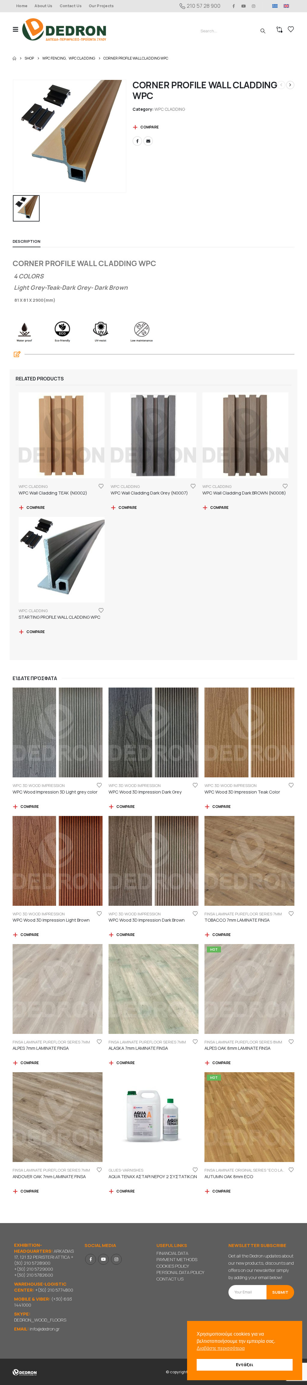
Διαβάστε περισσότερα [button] (221, 1348)
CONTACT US (169, 1279)
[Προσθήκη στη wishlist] (101, 486)
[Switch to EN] (286, 6)
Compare (149, 127)
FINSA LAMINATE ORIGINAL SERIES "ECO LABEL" (247, 1170)
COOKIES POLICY (172, 1266)
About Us (43, 5)
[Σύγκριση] (279, 29)
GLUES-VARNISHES (126, 1170)
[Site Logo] (64, 29)
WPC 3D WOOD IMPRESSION (39, 785)
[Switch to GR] (275, 6)
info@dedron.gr (45, 1329)
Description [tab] (26, 241)
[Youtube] (244, 6)
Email (148, 141)
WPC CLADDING (169, 109)
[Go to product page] (62, 435)
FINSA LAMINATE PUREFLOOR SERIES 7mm (243, 914)
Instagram (116, 1259)
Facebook (137, 141)
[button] (17, 29)
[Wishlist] (290, 29)
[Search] (263, 31)
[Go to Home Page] (14, 58)
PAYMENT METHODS (176, 1259)
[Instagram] (253, 6)
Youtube (103, 1259)
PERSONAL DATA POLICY (180, 1272)
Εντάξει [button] (244, 1364)
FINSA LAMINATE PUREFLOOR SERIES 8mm (243, 1042)
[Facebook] (233, 6)
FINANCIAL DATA (172, 1253)
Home (21, 5)
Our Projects (101, 5)
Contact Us (71, 5)
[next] (290, 85)
